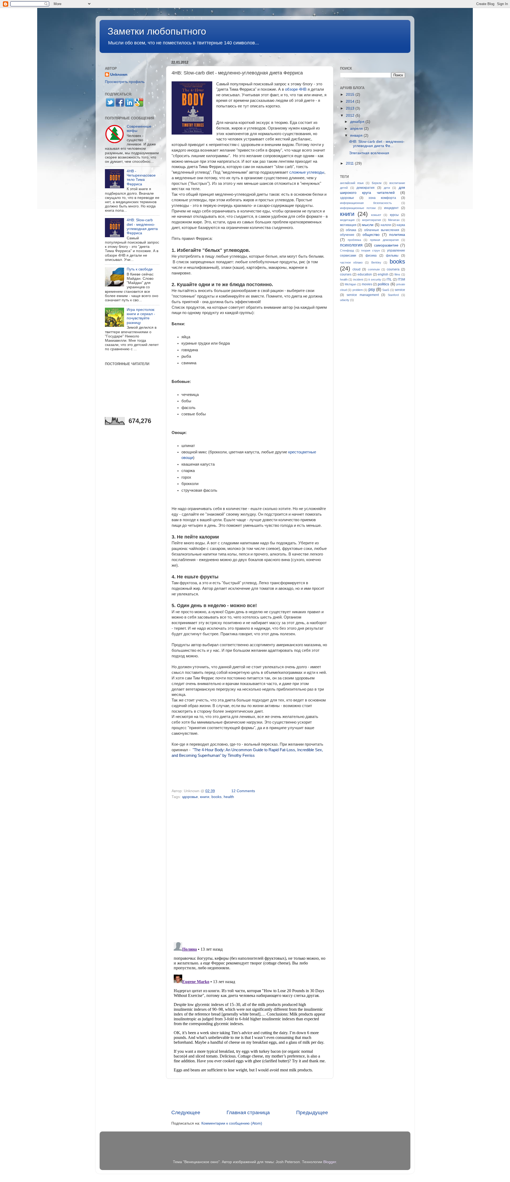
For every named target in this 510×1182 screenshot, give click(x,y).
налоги (386, 225)
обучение (347, 235)
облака (351, 230)
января (357, 135)
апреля (357, 129)
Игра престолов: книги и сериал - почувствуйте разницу (141, 316)
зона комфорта (382, 198)
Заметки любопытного (157, 31)
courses (345, 274)
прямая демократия (384, 239)
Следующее (185, 1112)
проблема (354, 239)
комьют (376, 214)
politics (383, 284)
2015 (350, 95)
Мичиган (394, 220)
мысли (367, 225)
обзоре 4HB (296, 89)
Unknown (119, 75)
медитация (347, 220)
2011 (350, 163)
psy (371, 289)
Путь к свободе (140, 269)
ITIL (389, 279)
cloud (356, 269)
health (229, 797)
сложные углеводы (306, 172)
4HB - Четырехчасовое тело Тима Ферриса (141, 177)
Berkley (376, 262)
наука (401, 225)
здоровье (190, 797)
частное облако (351, 262)
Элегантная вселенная (369, 153)
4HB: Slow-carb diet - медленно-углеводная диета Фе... (377, 144)
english (383, 274)
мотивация (348, 225)
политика (397, 235)
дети (387, 187)
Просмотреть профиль (124, 82)
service (400, 290)
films (397, 274)
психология (351, 245)
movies (367, 284)
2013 (350, 108)
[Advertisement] (250, 1094)
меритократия (371, 220)
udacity (344, 300)
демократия (365, 188)
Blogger (329, 1162)
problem (357, 289)
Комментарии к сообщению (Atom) (231, 1123)
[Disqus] (250, 868)
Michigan (350, 284)
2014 (350, 101)
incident (358, 279)
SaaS (385, 289)
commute (374, 269)
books (216, 797)
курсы (394, 215)
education (365, 274)
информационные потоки (358, 208)
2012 (350, 116)
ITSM (401, 279)
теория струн (370, 250)
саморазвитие (386, 245)
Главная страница (248, 1112)
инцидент (391, 208)
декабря (358, 122)
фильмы (392, 255)
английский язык (352, 183)
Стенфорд (347, 250)
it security (374, 279)
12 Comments (243, 791)
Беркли (376, 183)
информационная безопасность (366, 202)
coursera (393, 269)
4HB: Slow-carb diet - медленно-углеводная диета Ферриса (142, 226)
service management (363, 295)
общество (371, 235)
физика (371, 255)
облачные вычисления (381, 230)
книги (204, 797)
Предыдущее (312, 1112)
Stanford (393, 294)
